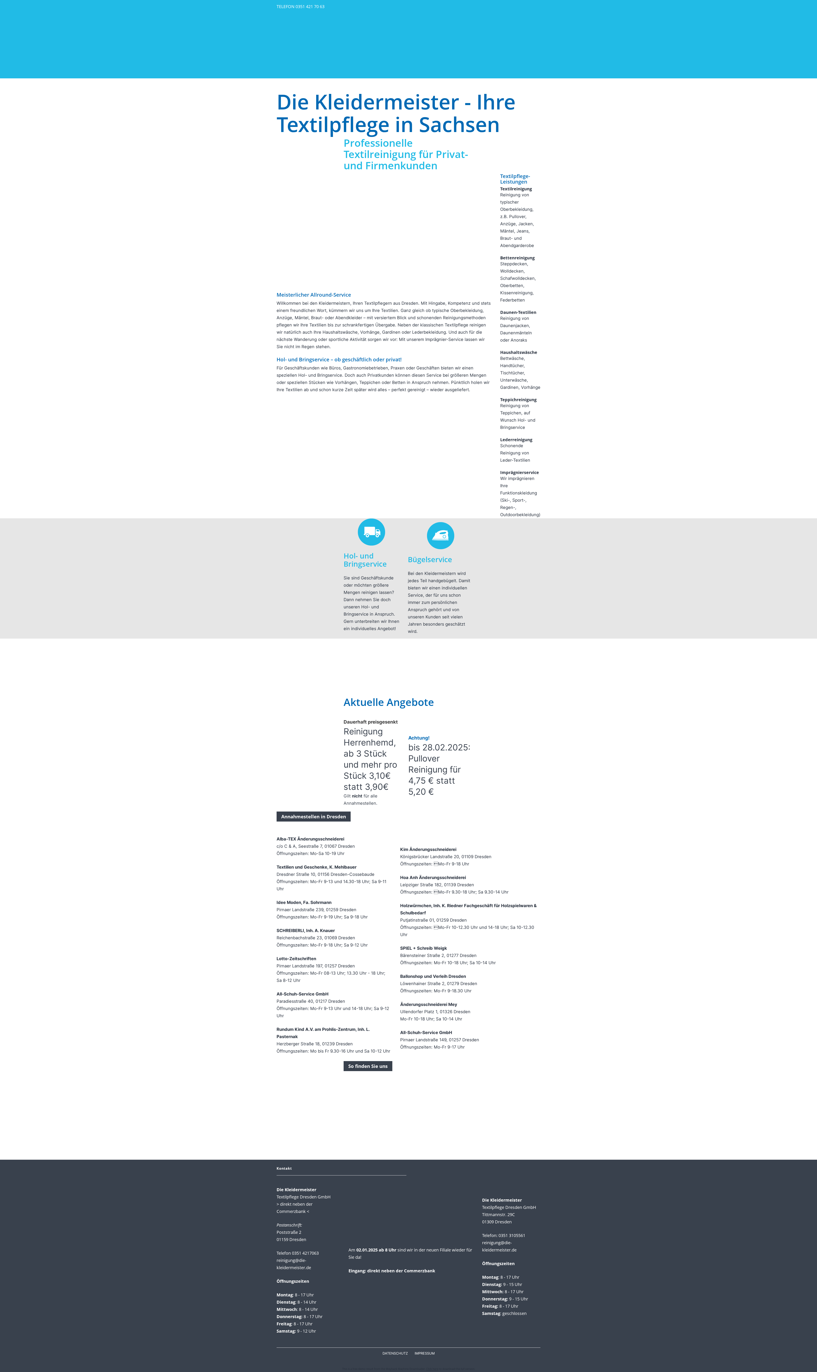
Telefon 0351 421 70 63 (300, 6)
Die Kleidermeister (408, 39)
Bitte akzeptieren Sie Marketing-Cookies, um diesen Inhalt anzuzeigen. (348, 1078)
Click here (432, 1369)
